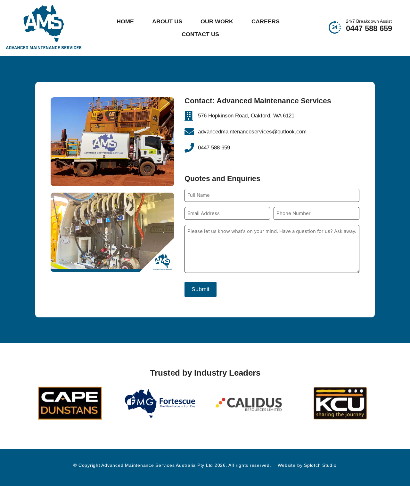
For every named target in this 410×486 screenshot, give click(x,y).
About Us (167, 21)
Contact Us (200, 34)
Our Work (217, 21)
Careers (265, 21)
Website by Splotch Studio (307, 465)
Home (125, 21)
